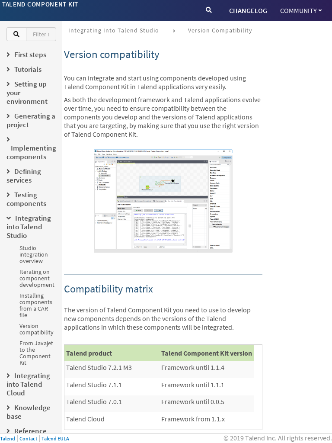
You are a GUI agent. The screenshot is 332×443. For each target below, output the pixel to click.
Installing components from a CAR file (35, 305)
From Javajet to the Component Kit (36, 352)
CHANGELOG (248, 10)
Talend (7, 438)
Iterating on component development (36, 278)
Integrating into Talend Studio (113, 30)
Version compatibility (36, 329)
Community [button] (298, 10)
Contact (28, 438)
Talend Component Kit (40, 4)
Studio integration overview (33, 254)
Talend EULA (55, 438)
